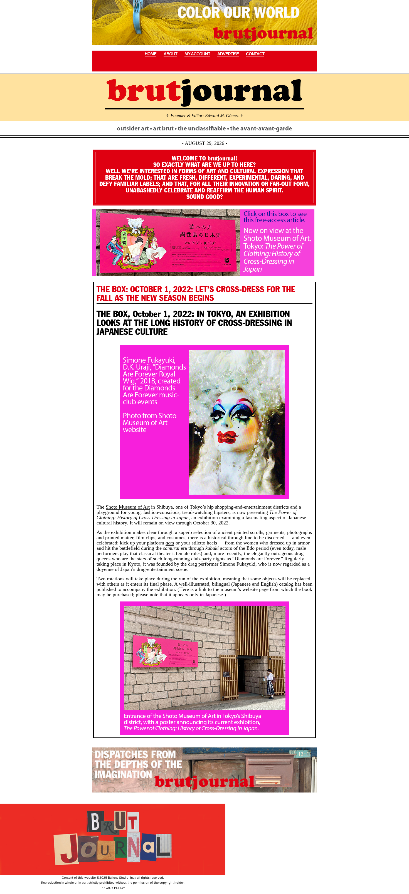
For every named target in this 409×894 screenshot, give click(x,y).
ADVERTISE (228, 53)
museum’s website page (244, 589)
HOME (150, 53)
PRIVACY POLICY (113, 888)
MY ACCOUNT (197, 53)
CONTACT (255, 53)
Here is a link (192, 589)
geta (170, 543)
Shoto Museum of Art (128, 507)
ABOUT (170, 53)
